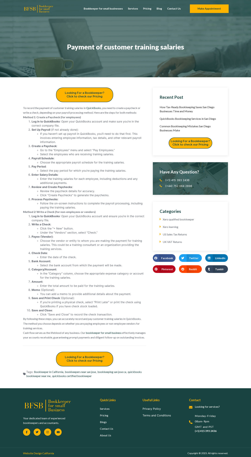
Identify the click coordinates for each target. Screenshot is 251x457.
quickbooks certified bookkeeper (72, 376)
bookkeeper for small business (104, 332)
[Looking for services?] (190, 407)
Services (133, 8)
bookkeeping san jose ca (111, 371)
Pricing (147, 8)
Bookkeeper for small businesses (103, 8)
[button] (164, 258)
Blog (159, 8)
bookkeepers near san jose (80, 371)
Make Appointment (209, 8)
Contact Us (174, 8)
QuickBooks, (94, 108)
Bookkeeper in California (48, 371)
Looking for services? (207, 406)
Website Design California (38, 453)
